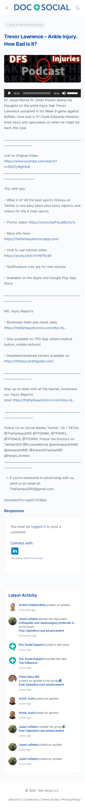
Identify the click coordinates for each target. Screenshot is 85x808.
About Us (14, 799)
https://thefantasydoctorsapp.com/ (31, 239)
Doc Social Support (31, 644)
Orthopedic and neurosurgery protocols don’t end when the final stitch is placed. (47, 622)
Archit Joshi (26, 698)
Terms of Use (50, 799)
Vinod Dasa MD (29, 676)
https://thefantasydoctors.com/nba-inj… (44, 400)
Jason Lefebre (28, 619)
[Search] (77, 8)
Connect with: (22, 543)
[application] (42, 93)
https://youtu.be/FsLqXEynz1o (52, 222)
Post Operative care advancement (41, 630)
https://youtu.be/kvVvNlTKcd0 (27, 255)
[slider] (73, 92)
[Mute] (64, 93)
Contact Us (31, 799)
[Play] (9, 93)
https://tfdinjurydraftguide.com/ (29, 361)
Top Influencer (28, 662)
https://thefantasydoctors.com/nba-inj (34, 328)
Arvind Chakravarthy (32, 605)
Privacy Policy (71, 799)
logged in (38, 526)
